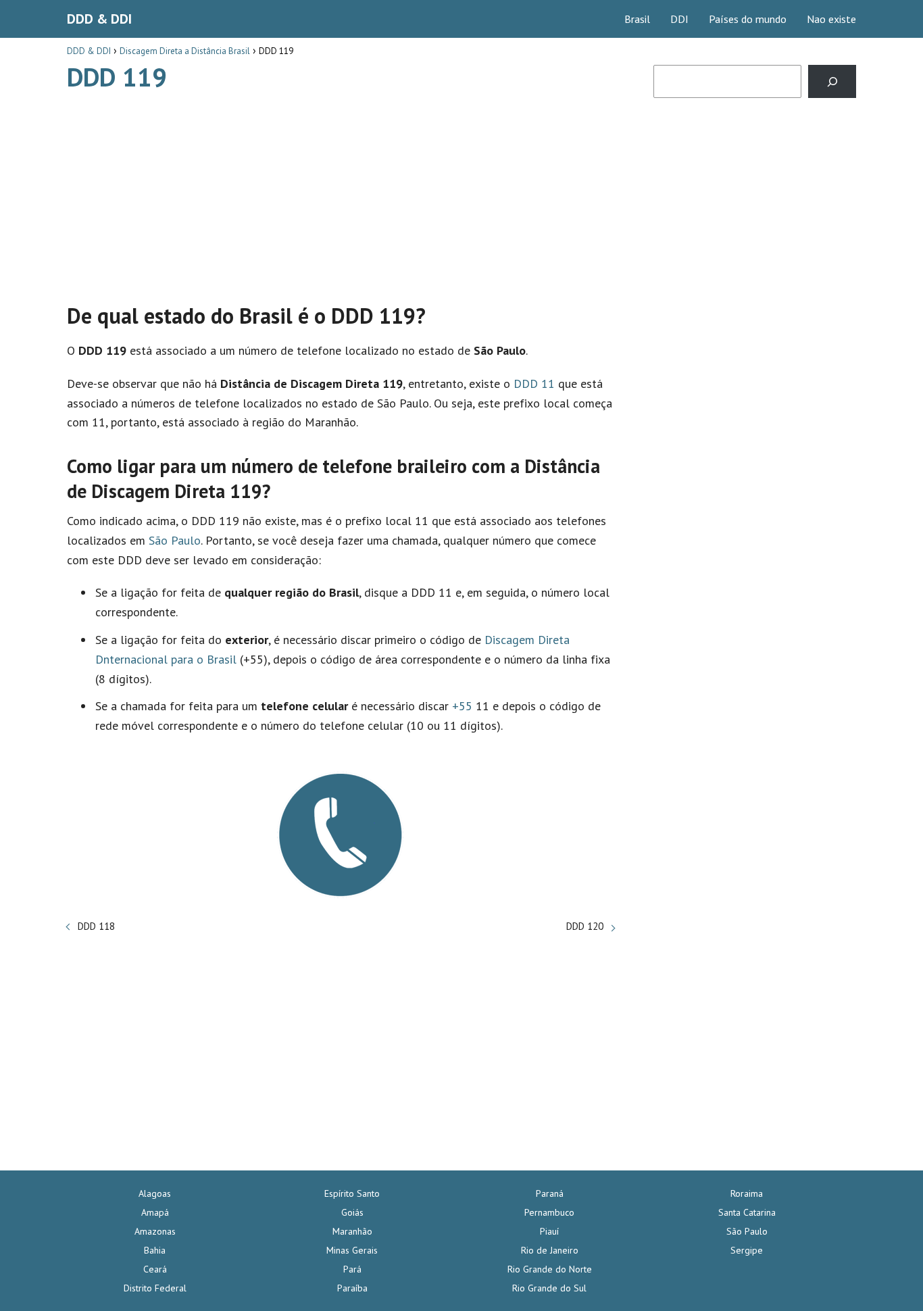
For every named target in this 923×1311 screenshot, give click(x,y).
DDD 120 (584, 926)
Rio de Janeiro (549, 1250)
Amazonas (155, 1231)
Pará (352, 1269)
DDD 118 (96, 926)
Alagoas (155, 1193)
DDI (679, 19)
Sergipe (746, 1250)
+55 (462, 706)
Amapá (155, 1212)
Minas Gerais (352, 1250)
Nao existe (831, 19)
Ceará (155, 1269)
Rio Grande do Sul (549, 1288)
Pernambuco (549, 1212)
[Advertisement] (340, 191)
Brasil (637, 19)
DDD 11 (534, 383)
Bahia (155, 1250)
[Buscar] (832, 81)
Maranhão (352, 1231)
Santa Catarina (747, 1212)
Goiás (352, 1212)
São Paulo (175, 540)
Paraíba (352, 1288)
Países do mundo (748, 19)
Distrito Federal (155, 1288)
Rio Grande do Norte (549, 1269)
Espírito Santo (352, 1193)
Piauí (549, 1231)
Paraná (550, 1193)
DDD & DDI (99, 19)
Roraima (746, 1193)
